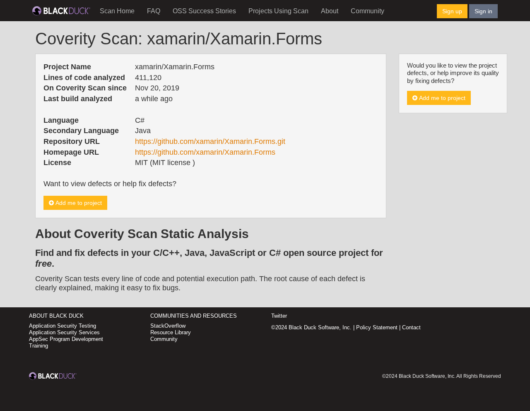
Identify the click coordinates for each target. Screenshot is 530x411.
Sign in (483, 11)
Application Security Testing (62, 326)
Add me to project (78, 202)
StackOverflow (168, 326)
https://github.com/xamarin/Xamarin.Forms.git (210, 141)
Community (367, 11)
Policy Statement (377, 327)
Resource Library (170, 332)
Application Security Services (64, 332)
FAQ (153, 11)
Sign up (452, 11)
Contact (411, 327)
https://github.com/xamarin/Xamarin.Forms (205, 152)
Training (38, 346)
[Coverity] (61, 10)
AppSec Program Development (66, 339)
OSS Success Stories (204, 11)
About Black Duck (56, 316)
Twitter (279, 316)
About (329, 11)
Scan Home (117, 11)
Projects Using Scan (278, 11)
